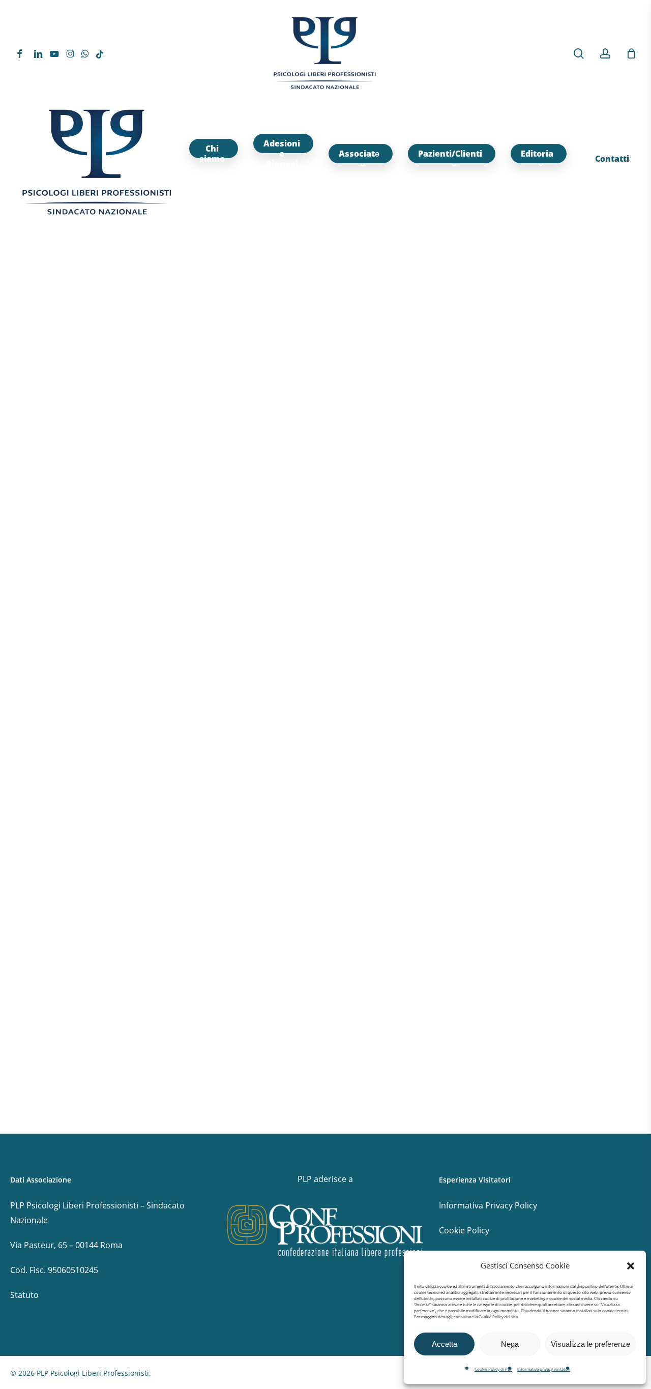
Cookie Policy (464, 1230)
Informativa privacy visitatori (543, 1369)
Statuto (24, 1295)
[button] (631, 1266)
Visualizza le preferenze (590, 1344)
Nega (510, 1344)
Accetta (444, 1344)
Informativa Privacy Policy (488, 1205)
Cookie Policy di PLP (493, 1369)
